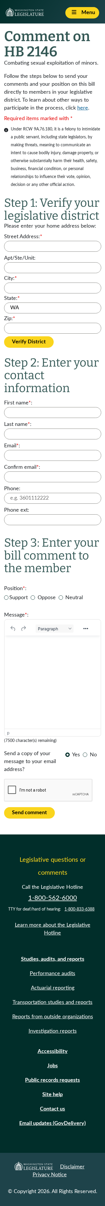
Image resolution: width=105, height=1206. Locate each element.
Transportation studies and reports (52, 1002)
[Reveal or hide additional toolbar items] (86, 628)
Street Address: (23, 236)
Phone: (12, 488)
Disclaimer (72, 1167)
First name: (18, 403)
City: (10, 278)
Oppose (47, 597)
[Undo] (13, 628)
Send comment (29, 812)
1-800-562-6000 (52, 898)
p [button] (8, 732)
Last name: (18, 424)
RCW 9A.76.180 (37, 129)
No (93, 754)
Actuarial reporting (52, 988)
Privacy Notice (50, 1175)
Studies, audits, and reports (52, 959)
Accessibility (53, 1051)
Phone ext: (16, 510)
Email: (12, 446)
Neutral (74, 597)
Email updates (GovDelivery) (52, 1123)
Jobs (52, 1066)
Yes (76, 754)
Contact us (52, 1109)
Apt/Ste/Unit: (20, 258)
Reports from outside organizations (52, 1016)
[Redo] (23, 628)
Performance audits (52, 973)
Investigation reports (53, 1031)
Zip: (9, 318)
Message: (16, 615)
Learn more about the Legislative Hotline (52, 929)
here (82, 108)
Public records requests (52, 1080)
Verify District (29, 342)
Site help (52, 1094)
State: (12, 298)
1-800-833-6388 (79, 909)
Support (18, 597)
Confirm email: (22, 467)
